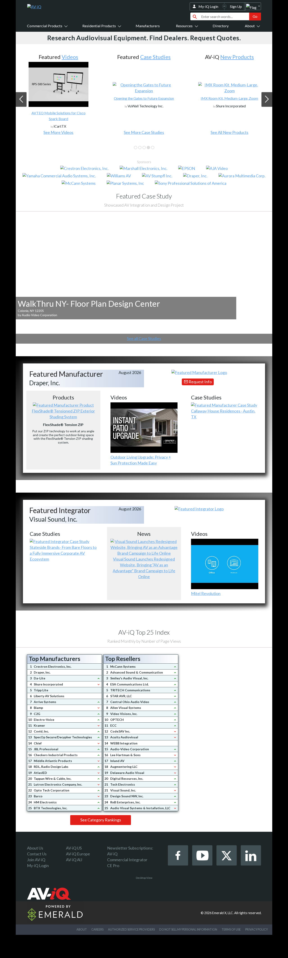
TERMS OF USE (231, 929)
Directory (221, 26)
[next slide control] (266, 99)
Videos (70, 57)
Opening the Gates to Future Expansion (144, 98)
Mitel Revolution (205, 593)
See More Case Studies (144, 132)
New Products (237, 57)
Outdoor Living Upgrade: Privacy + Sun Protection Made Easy (140, 460)
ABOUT (81, 929)
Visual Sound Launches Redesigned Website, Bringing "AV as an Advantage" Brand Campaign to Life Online (144, 568)
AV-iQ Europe (78, 853)
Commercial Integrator (127, 859)
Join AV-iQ (36, 859)
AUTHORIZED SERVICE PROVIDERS (131, 929)
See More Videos (58, 132)
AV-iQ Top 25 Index (144, 632)
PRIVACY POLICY (256, 929)
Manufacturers (148, 26)
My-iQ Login (208, 6)
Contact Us (37, 853)
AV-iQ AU (74, 859)
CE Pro (113, 865)
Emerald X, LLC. (223, 913)
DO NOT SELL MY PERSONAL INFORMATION (188, 929)
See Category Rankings (100, 819)
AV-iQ (112, 853)
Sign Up (236, 6)
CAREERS (97, 929)
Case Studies (155, 57)
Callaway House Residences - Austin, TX (223, 413)
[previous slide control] (21, 99)
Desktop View (144, 877)
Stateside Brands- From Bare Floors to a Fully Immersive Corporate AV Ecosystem (63, 553)
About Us (35, 847)
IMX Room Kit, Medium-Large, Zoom (229, 98)
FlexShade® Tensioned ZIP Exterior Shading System (63, 413)
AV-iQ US (74, 847)
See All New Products (229, 132)
